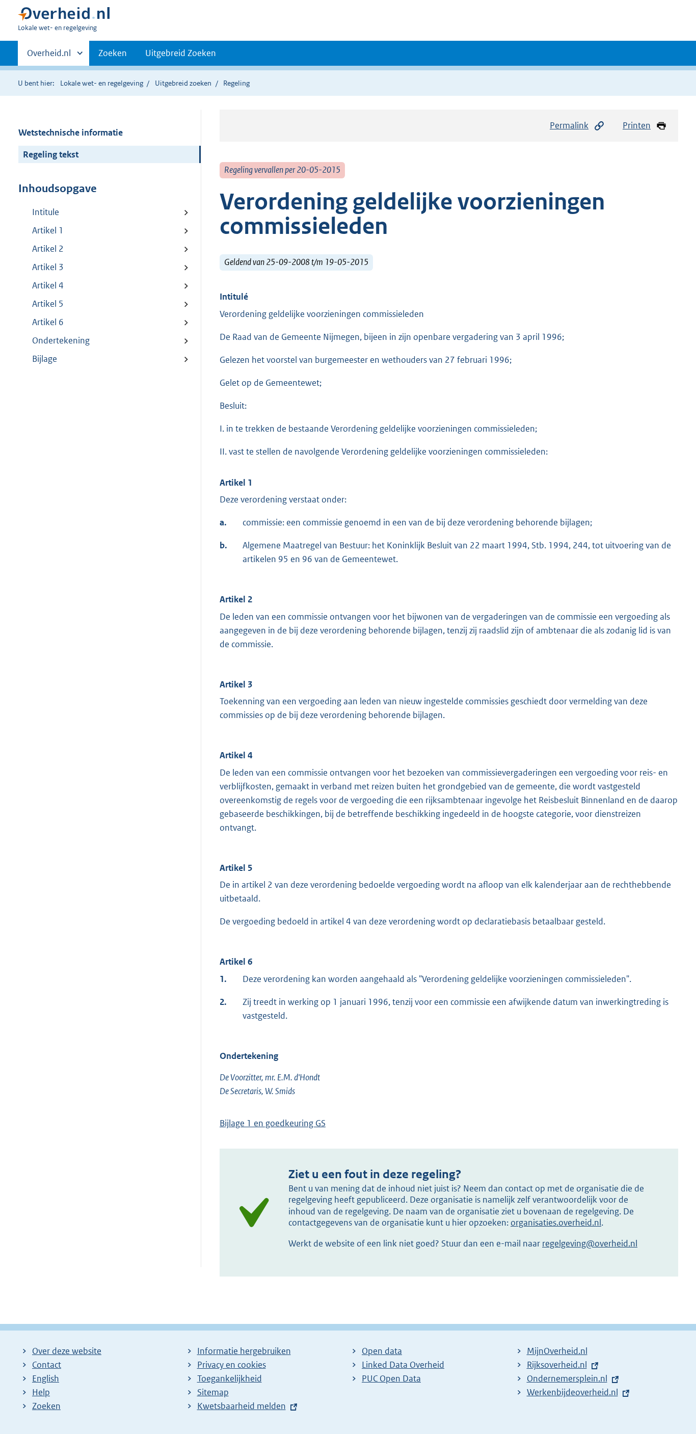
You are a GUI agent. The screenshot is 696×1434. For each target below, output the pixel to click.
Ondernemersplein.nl (567, 1378)
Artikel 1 (48, 230)
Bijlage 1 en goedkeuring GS (273, 1123)
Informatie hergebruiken (244, 1351)
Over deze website (66, 1351)
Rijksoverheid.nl (557, 1364)
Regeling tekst (50, 154)
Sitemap (213, 1392)
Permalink (569, 125)
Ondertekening (61, 340)
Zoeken (112, 53)
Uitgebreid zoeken (183, 83)
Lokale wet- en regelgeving (101, 83)
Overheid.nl (49, 56)
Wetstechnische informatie (70, 132)
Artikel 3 (48, 267)
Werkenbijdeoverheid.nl (572, 1392)
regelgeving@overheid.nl (589, 1243)
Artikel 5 (48, 303)
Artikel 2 (48, 248)
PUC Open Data (391, 1378)
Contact (46, 1364)
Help (41, 1392)
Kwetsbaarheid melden (241, 1406)
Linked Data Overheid (403, 1364)
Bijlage (44, 358)
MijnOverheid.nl (557, 1351)
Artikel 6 (48, 322)
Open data (382, 1351)
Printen (637, 125)
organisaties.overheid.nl (556, 1222)
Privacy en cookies (231, 1364)
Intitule (45, 212)
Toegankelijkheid (229, 1378)
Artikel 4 (48, 285)
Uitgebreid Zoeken (180, 53)
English (45, 1378)
